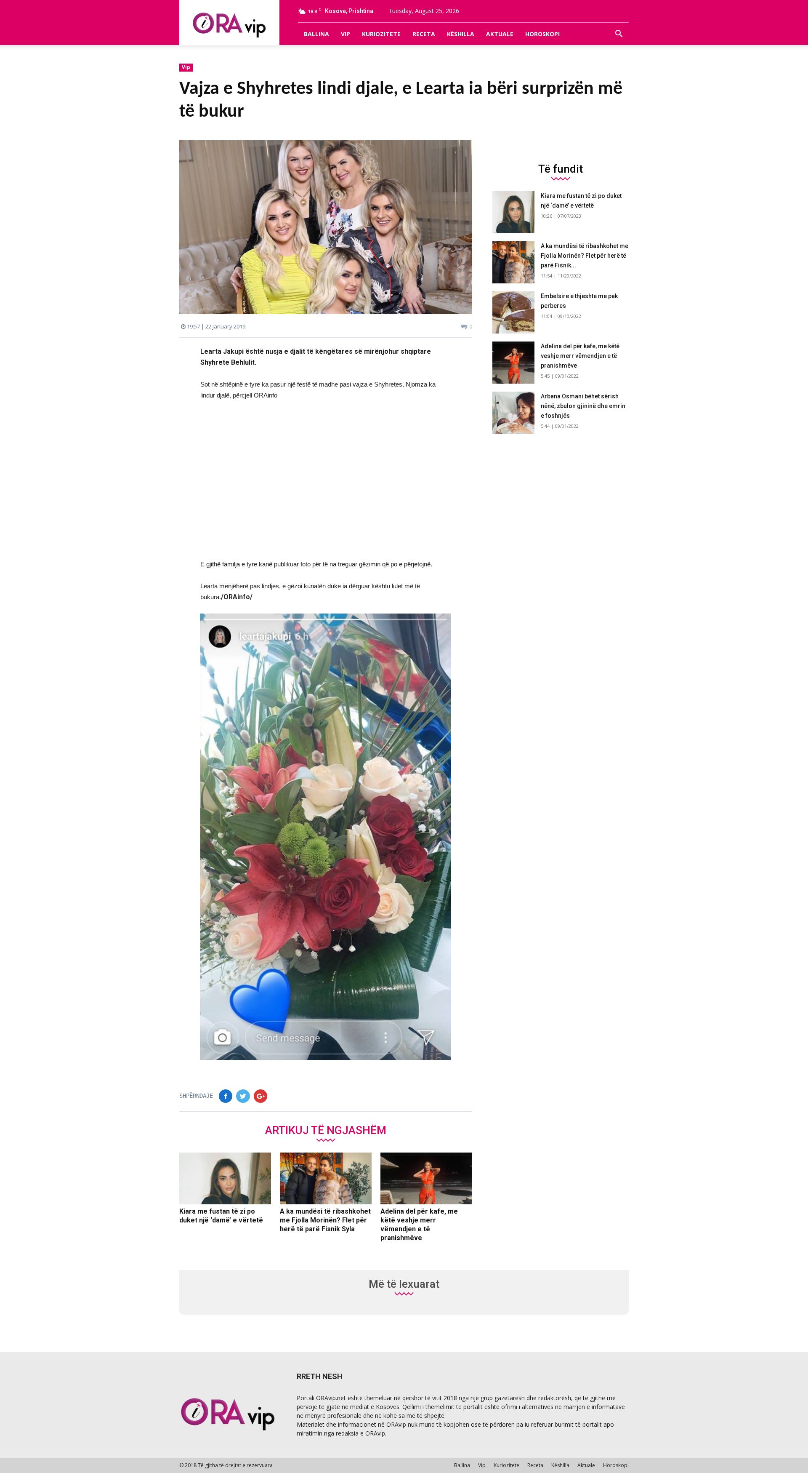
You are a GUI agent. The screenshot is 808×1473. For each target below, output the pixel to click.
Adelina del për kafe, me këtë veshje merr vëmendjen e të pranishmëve (580, 356)
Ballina (316, 34)
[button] (619, 34)
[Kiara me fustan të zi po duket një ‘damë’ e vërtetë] (225, 1179)
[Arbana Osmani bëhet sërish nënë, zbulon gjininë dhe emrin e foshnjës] (513, 413)
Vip (345, 34)
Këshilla (460, 34)
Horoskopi (542, 34)
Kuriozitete (381, 34)
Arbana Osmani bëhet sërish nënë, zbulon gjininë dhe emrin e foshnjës (583, 406)
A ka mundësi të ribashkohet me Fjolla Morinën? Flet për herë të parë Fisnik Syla (325, 1220)
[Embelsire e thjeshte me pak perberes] (513, 312)
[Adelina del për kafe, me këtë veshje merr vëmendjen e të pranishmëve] (426, 1179)
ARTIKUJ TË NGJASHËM (325, 1130)
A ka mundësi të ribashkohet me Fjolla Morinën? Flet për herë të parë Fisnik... (584, 256)
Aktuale (499, 34)
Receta (423, 34)
